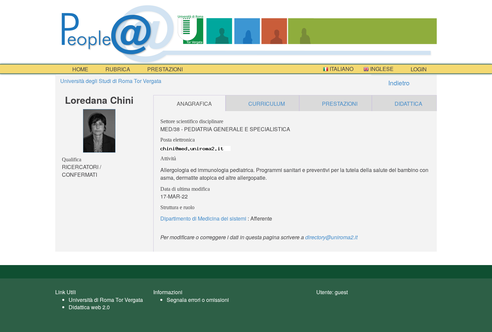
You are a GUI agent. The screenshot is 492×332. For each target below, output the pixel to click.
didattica (408, 103)
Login (418, 69)
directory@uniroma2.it (331, 237)
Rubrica (117, 69)
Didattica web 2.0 (89, 307)
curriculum (266, 103)
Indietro (398, 82)
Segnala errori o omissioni (198, 300)
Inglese (381, 69)
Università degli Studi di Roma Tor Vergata (110, 81)
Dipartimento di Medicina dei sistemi (203, 218)
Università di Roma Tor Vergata (106, 300)
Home (79, 69)
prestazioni (164, 69)
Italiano (340, 69)
